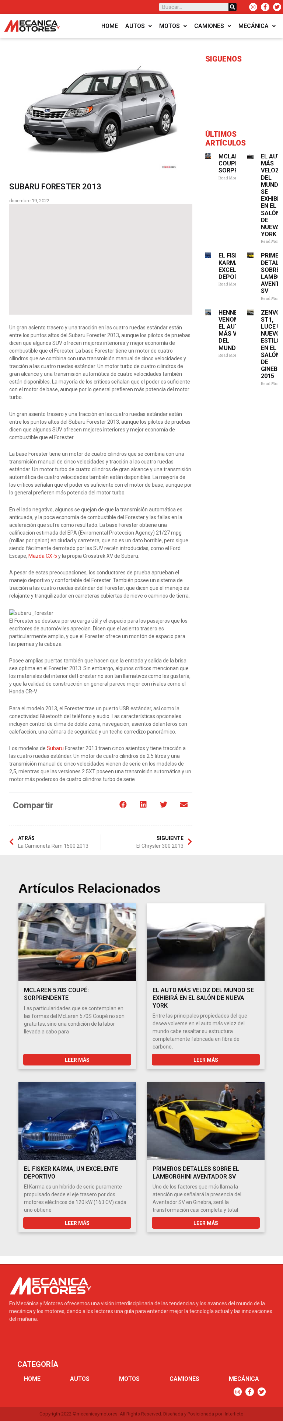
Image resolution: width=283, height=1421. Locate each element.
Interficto (234, 1414)
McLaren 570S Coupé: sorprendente (56, 994)
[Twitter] (277, 7)
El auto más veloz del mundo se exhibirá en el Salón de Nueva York (203, 998)
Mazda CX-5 (42, 556)
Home (109, 25)
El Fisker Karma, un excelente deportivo (235, 266)
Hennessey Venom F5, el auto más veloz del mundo (235, 330)
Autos (135, 25)
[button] (123, 805)
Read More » (230, 178)
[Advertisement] (101, 259)
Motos (169, 25)
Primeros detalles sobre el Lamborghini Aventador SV (196, 1172)
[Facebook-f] (265, 7)
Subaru (55, 748)
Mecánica (253, 25)
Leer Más (77, 1060)
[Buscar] (232, 7)
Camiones (209, 25)
